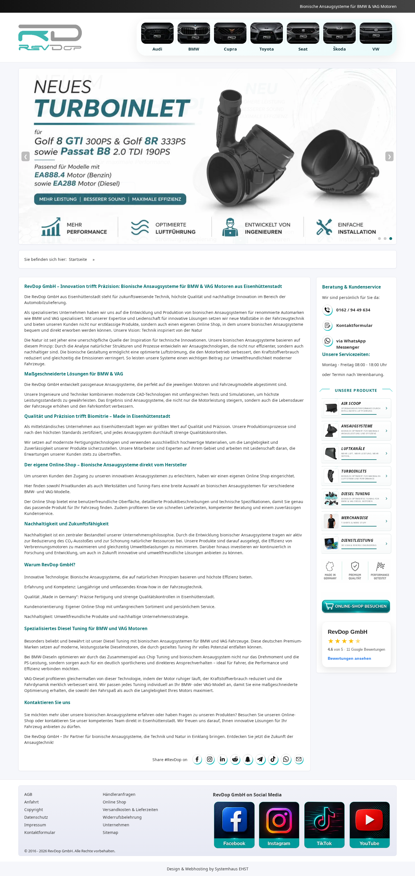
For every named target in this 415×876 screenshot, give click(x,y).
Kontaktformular (354, 325)
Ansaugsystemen (231, 312)
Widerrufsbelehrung (122, 817)
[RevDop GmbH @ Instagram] (279, 825)
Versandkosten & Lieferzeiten (130, 809)
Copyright (33, 809)
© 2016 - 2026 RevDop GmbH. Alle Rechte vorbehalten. (69, 850)
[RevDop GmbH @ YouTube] (369, 825)
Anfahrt (31, 802)
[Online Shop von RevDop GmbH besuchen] (207, 156)
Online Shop (208, 324)
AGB (28, 794)
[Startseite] (50, 37)
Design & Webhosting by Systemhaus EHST (207, 868)
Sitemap (110, 832)
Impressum (35, 824)
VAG (223, 641)
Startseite (78, 259)
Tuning (139, 684)
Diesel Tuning (116, 641)
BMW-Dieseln (44, 656)
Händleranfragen (119, 794)
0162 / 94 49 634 (353, 310)
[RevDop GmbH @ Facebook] (234, 825)
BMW (205, 641)
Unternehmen (116, 824)
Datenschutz (36, 817)
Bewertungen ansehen (349, 658)
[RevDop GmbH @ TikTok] (324, 825)
